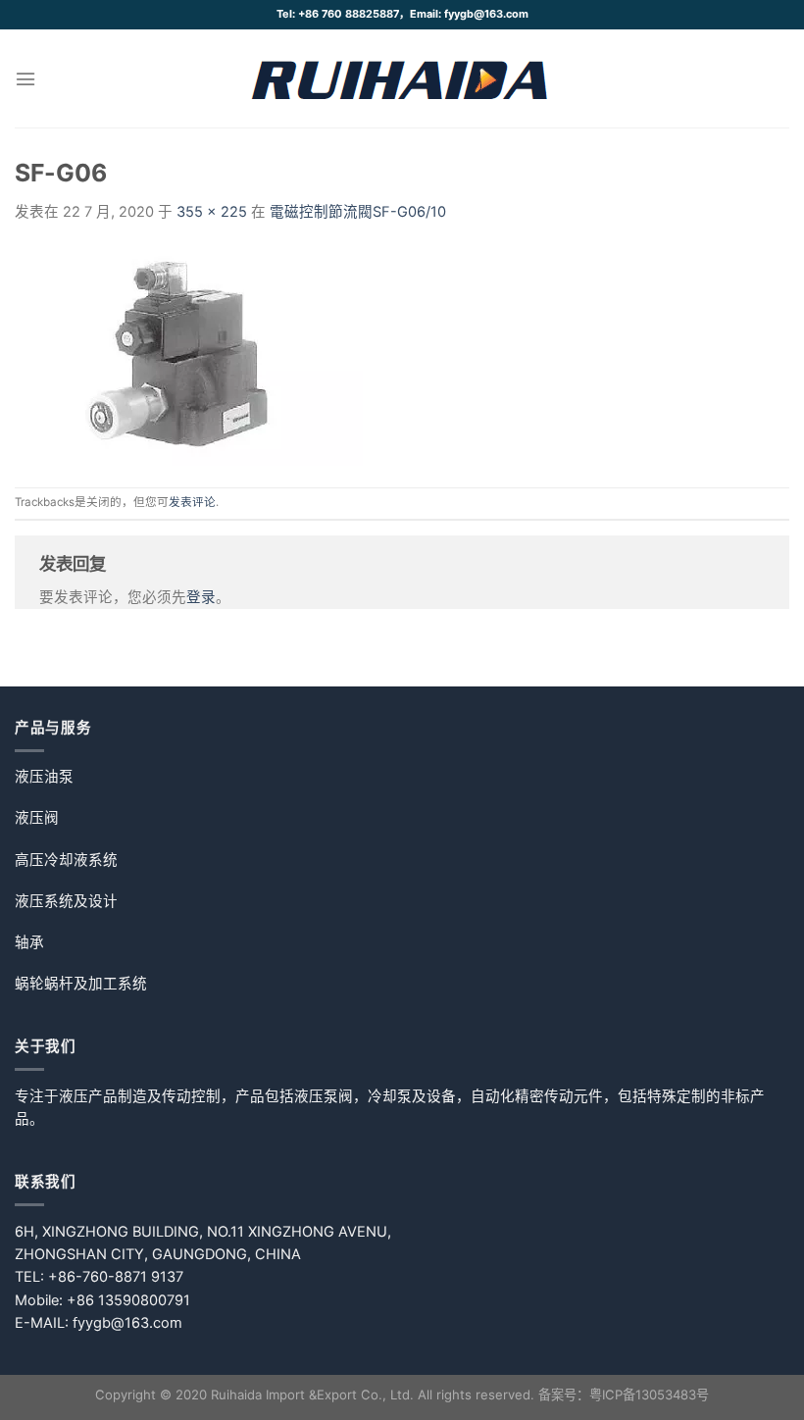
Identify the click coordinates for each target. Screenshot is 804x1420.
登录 (201, 597)
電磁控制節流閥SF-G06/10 (358, 212)
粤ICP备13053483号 (649, 1394)
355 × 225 (211, 212)
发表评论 (192, 502)
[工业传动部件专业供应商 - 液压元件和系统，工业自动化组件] (402, 79)
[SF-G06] (189, 354)
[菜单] (25, 79)
